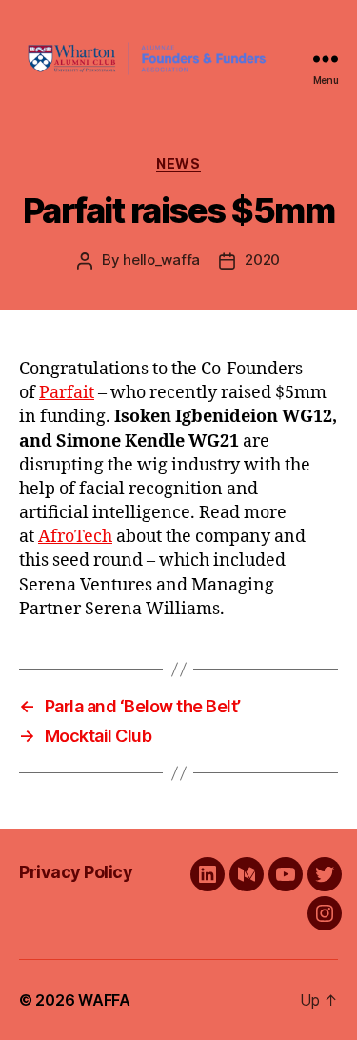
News (178, 163)
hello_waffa (161, 259)
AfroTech (75, 537)
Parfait (66, 393)
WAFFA (104, 1000)
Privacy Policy (75, 872)
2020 (262, 259)
